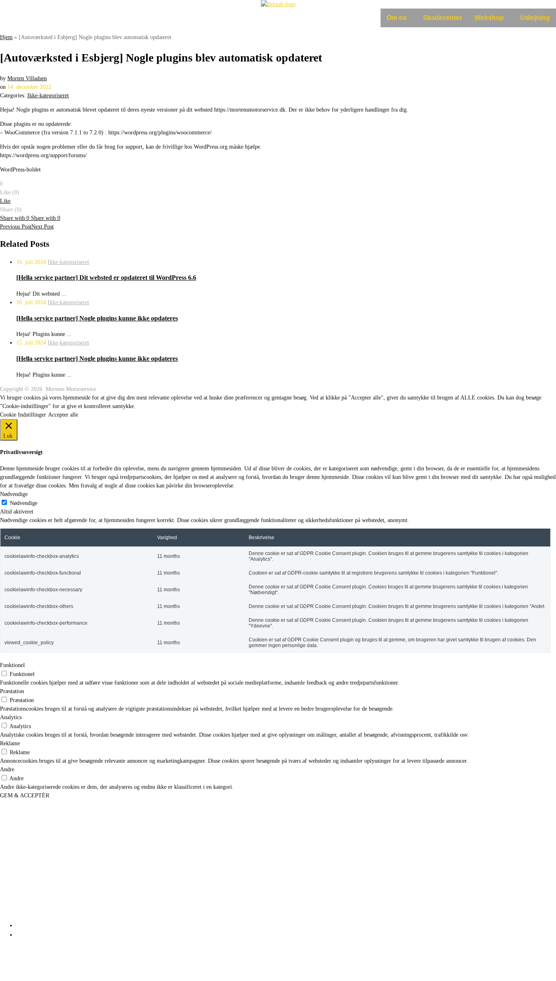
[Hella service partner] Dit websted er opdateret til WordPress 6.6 (106, 277)
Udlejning (535, 17)
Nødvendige (23, 503)
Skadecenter (442, 17)
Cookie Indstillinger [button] (23, 415)
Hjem (6, 37)
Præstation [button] (12, 691)
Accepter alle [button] (63, 415)
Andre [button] (7, 769)
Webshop (489, 17)
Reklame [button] (10, 743)
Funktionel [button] (12, 665)
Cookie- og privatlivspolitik (37, 969)
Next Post (42, 227)
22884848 (37, 876)
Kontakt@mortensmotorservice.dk (66, 885)
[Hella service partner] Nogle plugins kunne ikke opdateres (97, 318)
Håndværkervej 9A (23, 836)
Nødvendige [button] (14, 494)
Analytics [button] (11, 717)
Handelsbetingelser (27, 975)
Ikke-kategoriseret (48, 95)
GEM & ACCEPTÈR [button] (24, 795)
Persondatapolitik (25, 962)
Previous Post (15, 227)
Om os (397, 17)
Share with (14, 218)
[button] (399, 18)
